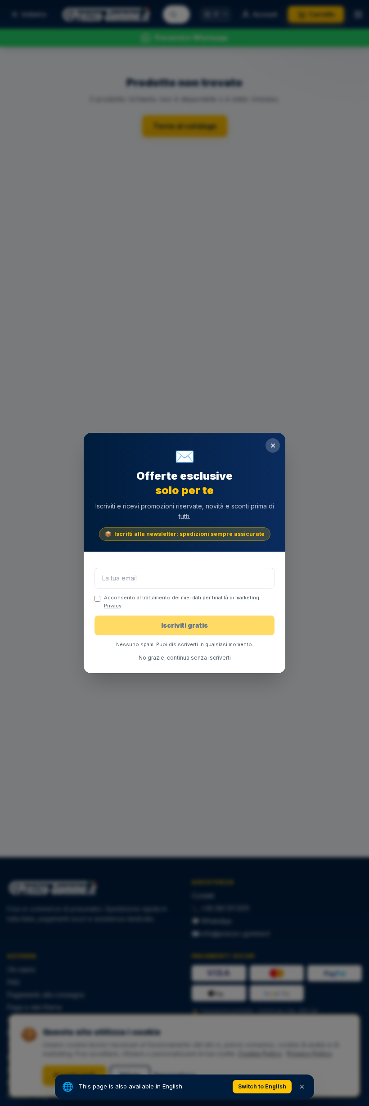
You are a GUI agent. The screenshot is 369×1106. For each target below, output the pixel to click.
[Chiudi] (302, 1087)
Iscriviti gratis (184, 625)
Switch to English (262, 1086)
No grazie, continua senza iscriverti (185, 657)
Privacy (113, 605)
